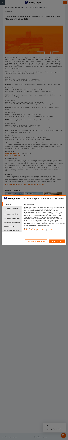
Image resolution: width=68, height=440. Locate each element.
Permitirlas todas (57, 241)
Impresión (50, 230)
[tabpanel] (44, 218)
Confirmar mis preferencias (36, 241)
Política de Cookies (30, 230)
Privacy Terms (41, 230)
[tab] (12, 204)
